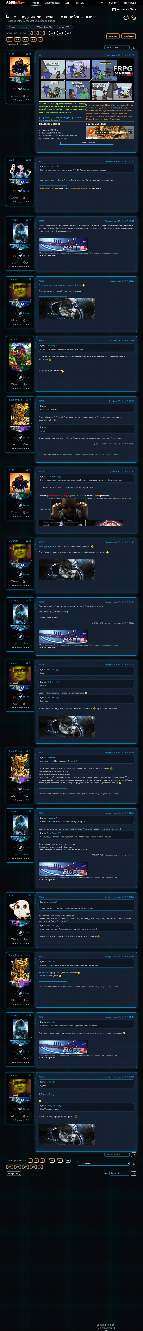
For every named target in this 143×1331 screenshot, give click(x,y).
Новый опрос (129, 36)
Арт (67, 2)
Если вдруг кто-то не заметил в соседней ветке (60, 285)
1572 (42, 896)
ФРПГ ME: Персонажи (47, 255)
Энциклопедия (52, 2)
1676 (26, 377)
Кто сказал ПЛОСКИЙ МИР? (50, 370)
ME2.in (90, 495)
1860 (26, 437)
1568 (42, 601)
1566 (42, 471)
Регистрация (129, 2)
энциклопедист (65, 188)
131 (27, 198)
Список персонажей (56, 498)
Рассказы (79, 2)
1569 (42, 664)
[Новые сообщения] (126, 18)
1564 (42, 340)
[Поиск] (102, 3)
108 (25, 39)
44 (27, 444)
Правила (46, 117)
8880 (26, 89)
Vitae (11, 895)
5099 (26, 313)
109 (33, 39)
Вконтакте (97, 188)
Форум (35, 2)
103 (51, 33)
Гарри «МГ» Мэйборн (95, 498)
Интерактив (45, 120)
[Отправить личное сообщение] (30, 54)
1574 (42, 1016)
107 (17, 39)
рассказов (104, 495)
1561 (42, 161)
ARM (27, 43)
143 (27, 320)
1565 (42, 401)
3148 (26, 255)
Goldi (11, 159)
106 (9, 39)
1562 (42, 221)
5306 (26, 191)
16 (27, 384)
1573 (42, 956)
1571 (42, 812)
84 (27, 262)
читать (116, 107)
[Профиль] (27, 54)
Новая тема (112, 36)
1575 (42, 1076)
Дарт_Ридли (15, 399)
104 (59, 33)
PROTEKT (14, 219)
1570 (42, 752)
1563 (42, 280)
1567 (42, 542)
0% (14, 89)
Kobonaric (14, 339)
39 (27, 939)
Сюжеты (79, 117)
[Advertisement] (104, 1181)
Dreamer (13, 279)
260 (27, 96)
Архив (55, 120)
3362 (26, 932)
